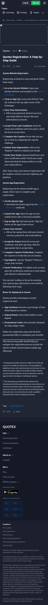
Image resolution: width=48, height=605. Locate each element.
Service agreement (9, 531)
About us (7, 455)
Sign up (36, 3)
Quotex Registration (16, 406)
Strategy (24, 13)
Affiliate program (9, 482)
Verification (7, 448)
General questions (10, 438)
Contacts (6, 460)
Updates (19, 20)
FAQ (4, 433)
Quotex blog (10, 20)
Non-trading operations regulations (14, 542)
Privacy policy (7, 528)
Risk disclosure (8, 535)
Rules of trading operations (11, 538)
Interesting (10, 13)
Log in (25, 3)
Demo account (8, 477)
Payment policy (8, 545)
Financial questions (11, 443)
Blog (5, 472)
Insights (36, 13)
